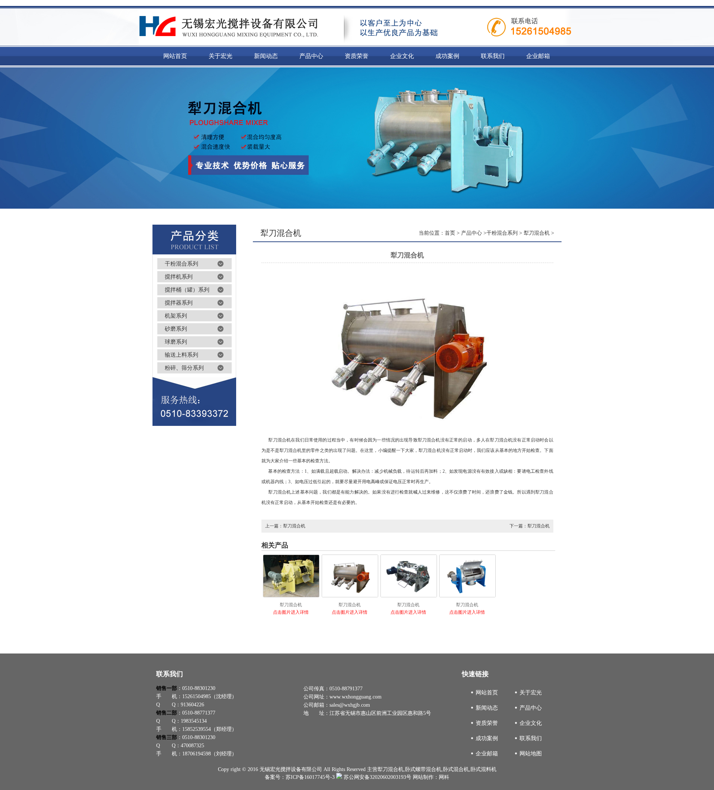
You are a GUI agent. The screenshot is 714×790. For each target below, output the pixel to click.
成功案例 (487, 738)
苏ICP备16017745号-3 (310, 777)
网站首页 (487, 693)
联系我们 (531, 738)
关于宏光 (531, 693)
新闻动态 (487, 708)
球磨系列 (176, 342)
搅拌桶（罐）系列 (187, 290)
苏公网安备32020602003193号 (376, 777)
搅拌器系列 (179, 303)
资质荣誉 (487, 723)
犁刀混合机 (537, 233)
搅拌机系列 (179, 277)
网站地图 (531, 754)
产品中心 (471, 233)
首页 (450, 233)
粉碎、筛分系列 (184, 368)
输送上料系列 (181, 355)
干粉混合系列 (181, 264)
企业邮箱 (487, 754)
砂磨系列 (176, 329)
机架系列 (176, 316)
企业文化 (531, 723)
